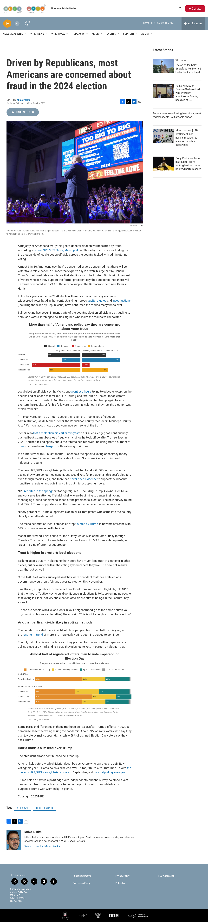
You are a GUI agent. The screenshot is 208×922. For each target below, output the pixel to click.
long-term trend (33, 634)
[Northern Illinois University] (65, 915)
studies (101, 300)
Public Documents (82, 876)
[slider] (22, 23)
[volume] (17, 23)
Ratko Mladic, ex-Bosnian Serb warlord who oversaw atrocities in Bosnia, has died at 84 (188, 93)
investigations (121, 300)
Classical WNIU (13, 33)
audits (92, 300)
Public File (121, 883)
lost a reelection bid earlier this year (56, 433)
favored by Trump (86, 524)
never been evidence (83, 479)
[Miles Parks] (13, 840)
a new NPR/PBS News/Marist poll (56, 250)
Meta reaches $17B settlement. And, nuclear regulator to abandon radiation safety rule (187, 137)
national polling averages (109, 772)
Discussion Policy (81, 883)
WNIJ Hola (58, 33)
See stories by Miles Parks (42, 846)
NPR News (22, 808)
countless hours (80, 391)
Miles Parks (23, 100)
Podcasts (78, 33)
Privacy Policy (123, 876)
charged (50, 446)
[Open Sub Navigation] (26, 33)
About (145, 33)
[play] (7, 23)
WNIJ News (37, 33)
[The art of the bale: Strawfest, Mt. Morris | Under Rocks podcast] (163, 66)
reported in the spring (38, 491)
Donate (196, 8)
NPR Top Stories (44, 808)
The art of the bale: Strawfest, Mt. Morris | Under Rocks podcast (188, 69)
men (21, 446)
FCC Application (166, 876)
